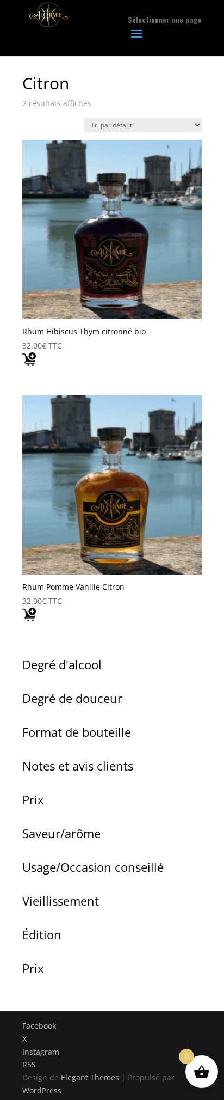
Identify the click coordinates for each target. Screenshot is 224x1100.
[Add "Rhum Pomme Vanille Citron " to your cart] (29, 617)
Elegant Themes (90, 1077)
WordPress (41, 1090)
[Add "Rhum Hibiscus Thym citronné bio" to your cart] (29, 361)
